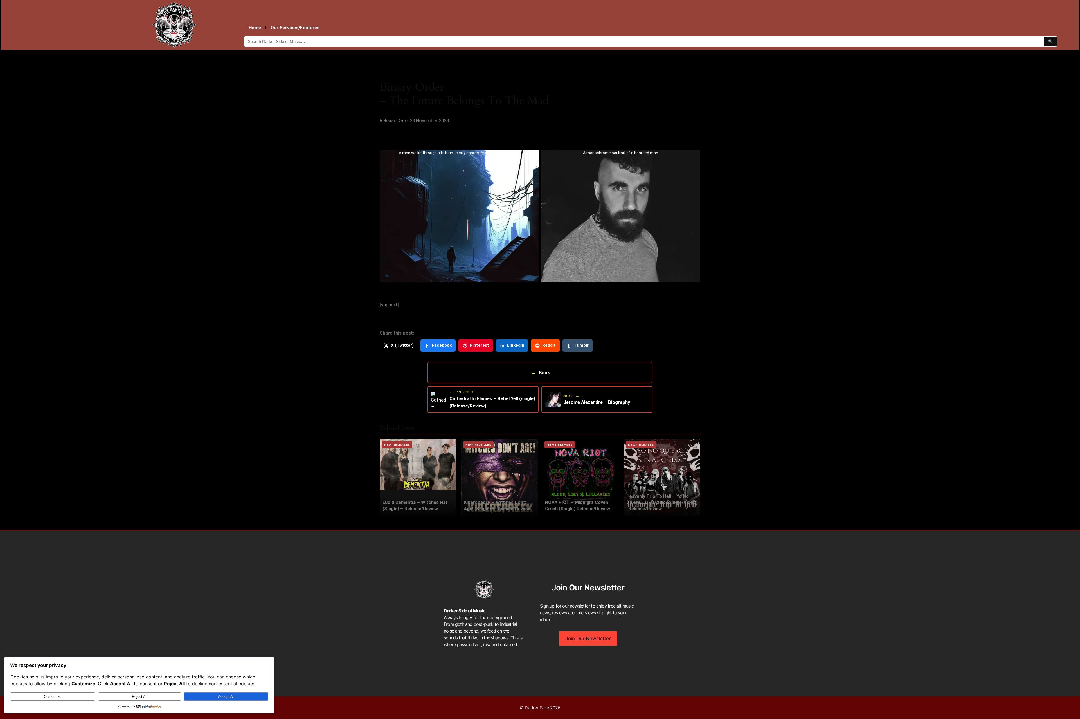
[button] (459, 216)
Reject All (139, 697)
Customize (52, 697)
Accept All (226, 697)
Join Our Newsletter (588, 638)
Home (255, 27)
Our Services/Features (295, 27)
